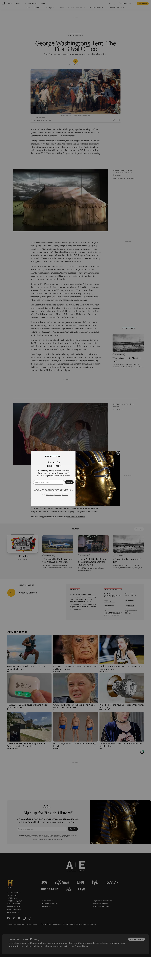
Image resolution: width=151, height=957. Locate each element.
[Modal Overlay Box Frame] (75, 478)
